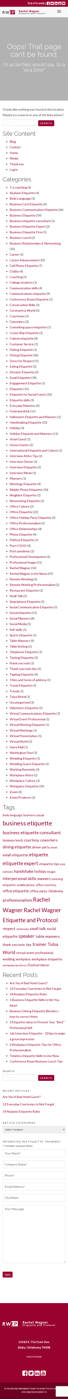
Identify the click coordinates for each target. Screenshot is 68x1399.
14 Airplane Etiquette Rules (28, 994)
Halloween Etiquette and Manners (33, 417)
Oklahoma (55, 891)
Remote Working (21, 579)
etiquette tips (49, 864)
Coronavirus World (22, 310)
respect (9, 928)
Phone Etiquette (21, 534)
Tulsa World (18, 697)
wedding (9, 959)
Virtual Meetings (21, 730)
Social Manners (20, 618)
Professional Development (28, 557)
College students (21, 282)
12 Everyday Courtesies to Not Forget (35, 988)
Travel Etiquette (21, 685)
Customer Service (22, 344)
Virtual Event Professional (27, 719)
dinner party (41, 847)
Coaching (16, 277)
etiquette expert (20, 863)
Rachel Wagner (20, 568)
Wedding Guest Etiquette (27, 764)
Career (14, 254)
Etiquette (16, 389)
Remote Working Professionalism (32, 585)
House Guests (19, 445)
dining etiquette (17, 846)
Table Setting (19, 646)
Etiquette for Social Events (28, 394)
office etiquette (16, 891)
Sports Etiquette (21, 635)
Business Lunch (20, 238)
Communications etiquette (28, 294)
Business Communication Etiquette (34, 210)
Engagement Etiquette (25, 383)
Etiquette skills (20, 400)
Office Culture (19, 506)
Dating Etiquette (21, 350)
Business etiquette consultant (30, 221)
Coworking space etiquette (28, 327)
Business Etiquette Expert (28, 226)
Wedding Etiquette (23, 758)
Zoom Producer (20, 797)
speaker (26, 936)
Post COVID (18, 546)
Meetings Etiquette (23, 484)
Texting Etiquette (22, 657)
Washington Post (21, 753)
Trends (14, 691)
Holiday (15, 428)
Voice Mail (17, 747)
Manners (16, 478)
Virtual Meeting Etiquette (27, 725)
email (54, 847)
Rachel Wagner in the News (28, 573)
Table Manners (20, 641)
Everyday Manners (22, 406)
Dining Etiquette (21, 355)
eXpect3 (42, 1392)
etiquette (38, 854)
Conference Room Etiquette (29, 299)
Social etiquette (20, 613)
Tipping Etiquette (22, 674)
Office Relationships (23, 529)
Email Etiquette (20, 378)
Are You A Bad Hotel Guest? (29, 983)
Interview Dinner (21, 462)
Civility (14, 271)
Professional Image (23, 562)
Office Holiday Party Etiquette (30, 518)
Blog (13, 141)
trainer (39, 944)
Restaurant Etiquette (24, 590)
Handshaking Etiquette (25, 422)
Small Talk (16, 596)
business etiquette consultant (32, 832)
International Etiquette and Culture (34, 450)
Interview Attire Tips (24, 456)
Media (14, 158)
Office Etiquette (21, 512)
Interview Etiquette (23, 467)
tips (28, 945)
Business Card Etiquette (26, 204)
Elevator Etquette (22, 372)
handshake (23, 871)
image (51, 871)
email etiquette (15, 855)
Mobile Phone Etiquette (26, 490)
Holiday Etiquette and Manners (31, 434)
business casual (33, 815)
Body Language (20, 198)
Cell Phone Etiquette (24, 266)
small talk (38, 928)
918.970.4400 (34, 1356)
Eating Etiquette (21, 366)
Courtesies (17, 316)
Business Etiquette (23, 215)
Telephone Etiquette (24, 652)
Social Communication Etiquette (31, 607)
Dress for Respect (22, 361)
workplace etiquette (47, 959)
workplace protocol (14, 965)
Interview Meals (21, 473)
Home (14, 153)
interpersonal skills (19, 878)
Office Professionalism (25, 523)
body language (12, 815)
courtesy (31, 840)
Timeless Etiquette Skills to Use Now (34, 1056)
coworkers (49, 840)
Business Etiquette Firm (26, 232)
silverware (22, 928)
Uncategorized (20, 702)
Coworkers (17, 322)
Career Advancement (24, 260)
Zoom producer (38, 965)
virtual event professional (34, 953)
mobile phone (26, 885)
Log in (14, 169)
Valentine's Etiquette (24, 708)
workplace (23, 959)
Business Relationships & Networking (35, 243)
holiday (40, 871)
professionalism (17, 899)
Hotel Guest (18, 439)
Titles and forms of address (28, 680)
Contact (15, 147)
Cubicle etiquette (21, 338)
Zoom (14, 792)
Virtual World (19, 741)
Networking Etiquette (25, 501)
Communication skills (24, 288)
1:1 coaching (18, 187)
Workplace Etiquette (24, 786)
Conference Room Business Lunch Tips (36, 1061)
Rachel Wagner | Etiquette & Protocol (32, 1388)
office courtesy (46, 885)
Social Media (18, 624)
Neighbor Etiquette (23, 495)
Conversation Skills (22, 305)
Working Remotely (22, 769)
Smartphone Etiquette (25, 601)
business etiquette (27, 823)
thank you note (20, 663)
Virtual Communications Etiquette (33, 713)
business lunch (13, 840)
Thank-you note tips (23, 669)
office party (38, 891)
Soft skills (16, 629)
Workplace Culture (23, 781)
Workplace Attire (21, 775)
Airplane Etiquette (22, 193)
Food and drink (20, 411)
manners (44, 879)
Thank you (17, 164)
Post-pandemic (20, 551)
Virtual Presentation (23, 736)
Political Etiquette (22, 540)
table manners (48, 936)
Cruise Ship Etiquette (24, 333)
